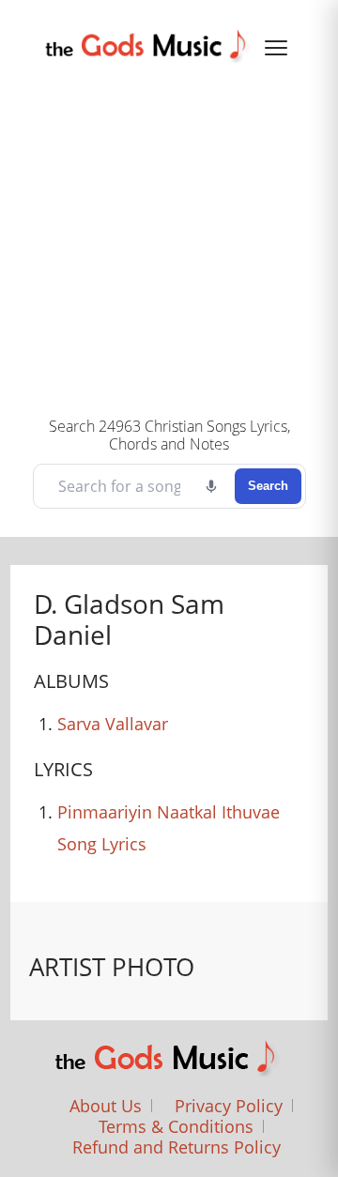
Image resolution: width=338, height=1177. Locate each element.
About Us (105, 1105)
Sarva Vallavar (112, 723)
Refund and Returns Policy (176, 1147)
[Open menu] (276, 48)
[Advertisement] (169, 236)
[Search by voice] (211, 486)
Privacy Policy (229, 1105)
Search (268, 486)
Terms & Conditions (176, 1126)
